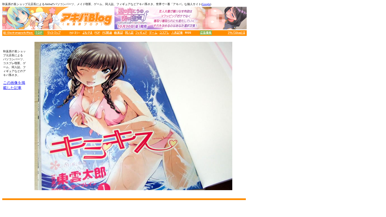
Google (206, 4)
